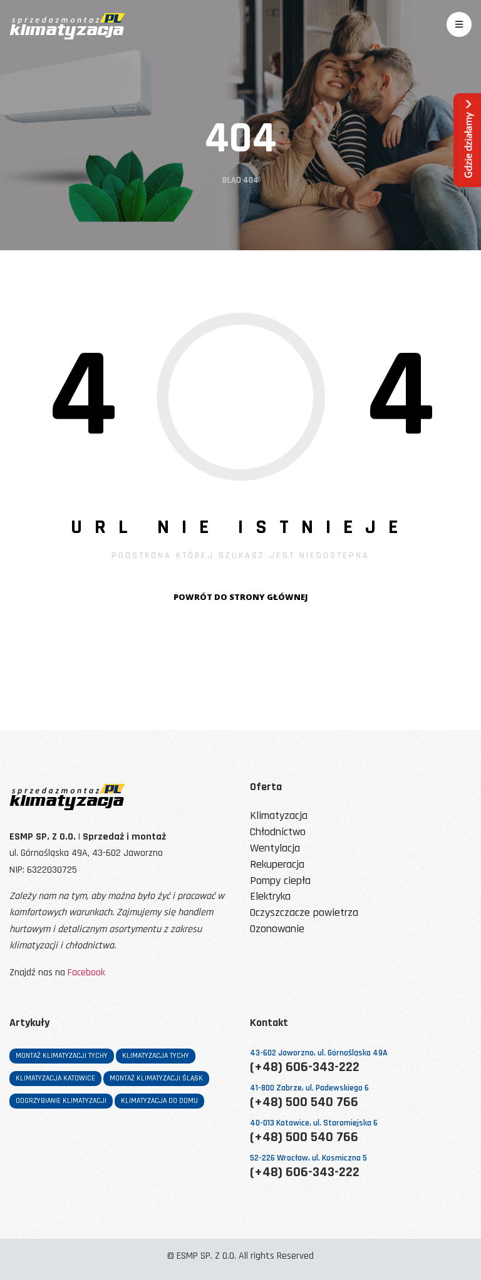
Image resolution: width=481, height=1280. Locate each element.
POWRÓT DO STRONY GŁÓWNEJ (240, 596)
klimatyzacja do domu (159, 1100)
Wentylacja (275, 849)
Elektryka (270, 897)
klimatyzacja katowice (55, 1078)
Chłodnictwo (278, 832)
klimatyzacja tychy (155, 1055)
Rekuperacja (277, 865)
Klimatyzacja (279, 816)
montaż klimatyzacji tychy (62, 1055)
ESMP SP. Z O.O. (206, 1255)
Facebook (86, 972)
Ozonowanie (277, 929)
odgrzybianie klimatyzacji (61, 1100)
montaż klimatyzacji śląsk (156, 1078)
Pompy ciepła (280, 881)
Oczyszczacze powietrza (304, 913)
